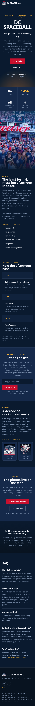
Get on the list (17, 61)
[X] (9, 684)
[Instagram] (4, 684)
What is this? (17, 68)
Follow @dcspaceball (18, 502)
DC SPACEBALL (14, 3)
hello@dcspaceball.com (16, 657)
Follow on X (19, 508)
